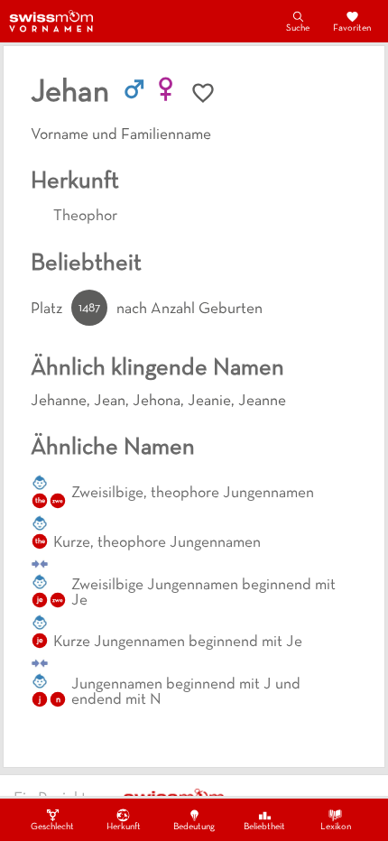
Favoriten (352, 28)
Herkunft (123, 827)
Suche (297, 28)
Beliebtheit (264, 827)
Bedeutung (194, 827)
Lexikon (335, 827)
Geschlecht (52, 827)
